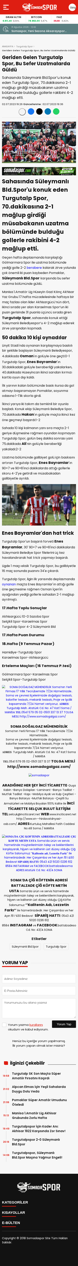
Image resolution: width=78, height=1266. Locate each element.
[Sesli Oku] (22, 111)
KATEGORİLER (15, 1202)
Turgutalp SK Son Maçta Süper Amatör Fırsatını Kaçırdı (36, 1075)
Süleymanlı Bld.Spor (25, 947)
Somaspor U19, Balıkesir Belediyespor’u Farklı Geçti (39, 31)
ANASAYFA (7, 46)
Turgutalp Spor (24, 46)
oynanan (9, 584)
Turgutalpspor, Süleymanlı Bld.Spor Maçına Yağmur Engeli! (37, 1155)
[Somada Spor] (39, 7)
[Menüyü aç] (6, 7)
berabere (34, 267)
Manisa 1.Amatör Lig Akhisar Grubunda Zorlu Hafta (34, 1115)
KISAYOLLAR (13, 1213)
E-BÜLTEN (11, 1223)
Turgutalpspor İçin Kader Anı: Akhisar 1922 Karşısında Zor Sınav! (39, 1128)
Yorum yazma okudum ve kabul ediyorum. (28, 1027)
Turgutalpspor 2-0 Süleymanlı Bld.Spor (36, 1142)
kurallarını (36, 1025)
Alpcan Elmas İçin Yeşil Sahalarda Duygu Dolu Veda (39, 1089)
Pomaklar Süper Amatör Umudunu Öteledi (39, 1102)
